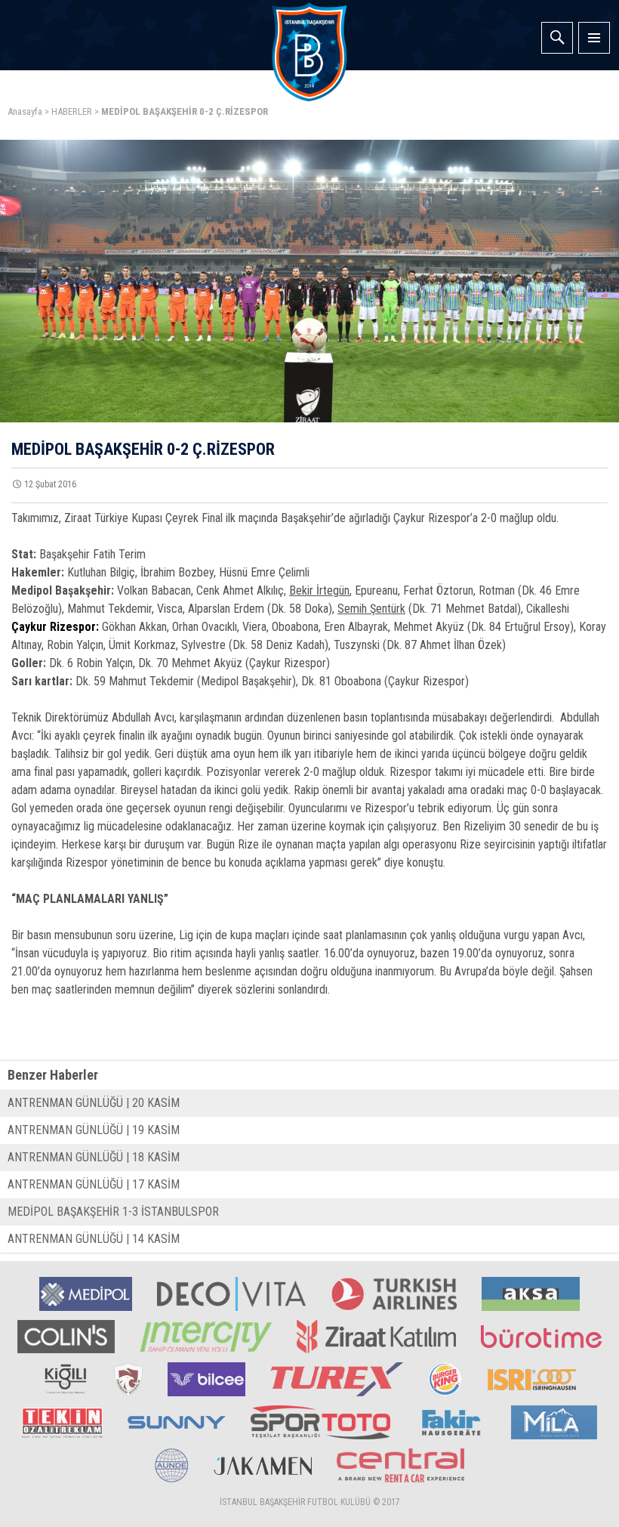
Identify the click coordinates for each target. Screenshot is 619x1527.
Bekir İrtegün (319, 590)
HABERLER (71, 111)
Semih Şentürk (371, 608)
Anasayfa (25, 111)
